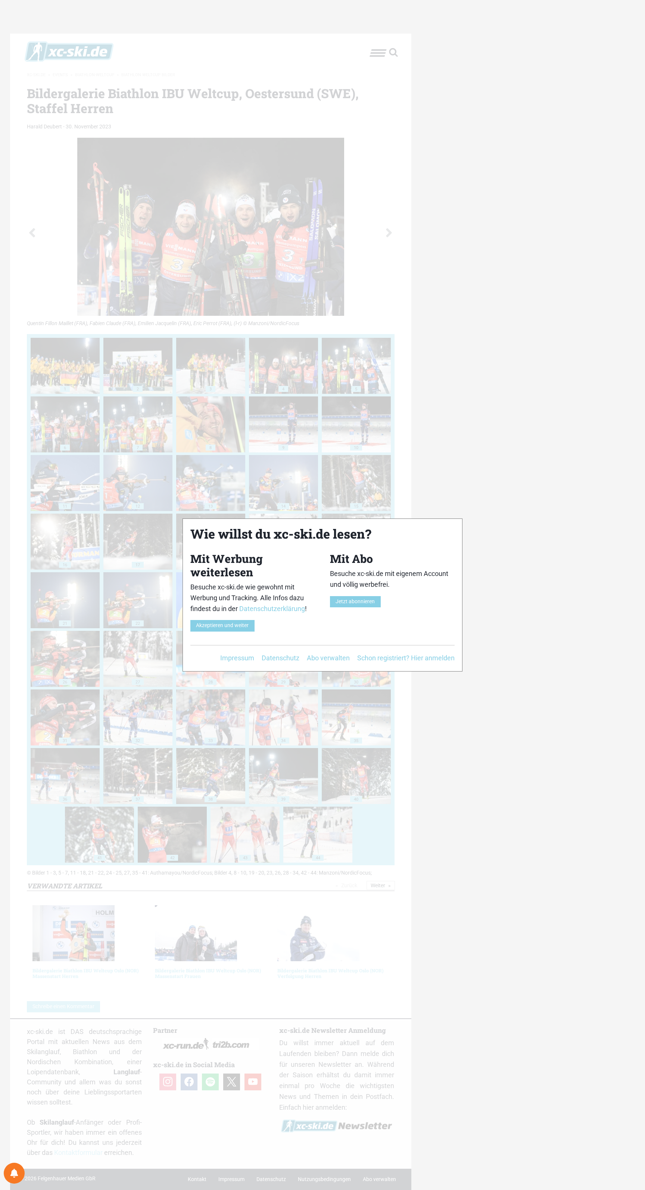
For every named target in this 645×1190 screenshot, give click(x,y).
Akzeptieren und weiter (222, 625)
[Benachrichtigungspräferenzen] (14, 1173)
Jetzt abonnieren (355, 601)
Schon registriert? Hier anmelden (406, 658)
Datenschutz (280, 658)
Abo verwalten (328, 658)
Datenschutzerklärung (272, 609)
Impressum (237, 658)
